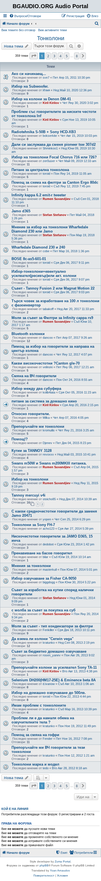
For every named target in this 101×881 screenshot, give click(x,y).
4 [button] (60, 55)
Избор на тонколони (30, 479)
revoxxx (48, 454)
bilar (45, 557)
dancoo (48, 337)
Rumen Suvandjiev (56, 199)
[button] (33, 56)
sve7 (46, 77)
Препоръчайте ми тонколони (38, 426)
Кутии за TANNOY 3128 (32, 451)
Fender (47, 738)
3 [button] (54, 55)
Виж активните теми (52, 30)
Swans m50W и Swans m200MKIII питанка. (49, 463)
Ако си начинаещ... (29, 74)
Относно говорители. (31, 414)
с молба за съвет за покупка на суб (43, 610)
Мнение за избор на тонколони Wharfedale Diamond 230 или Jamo (50, 229)
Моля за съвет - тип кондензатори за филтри (52, 626)
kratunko (49, 642)
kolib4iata (49, 392)
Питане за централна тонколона (40, 170)
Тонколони (50, 38)
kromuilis (49, 430)
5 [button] (67, 55)
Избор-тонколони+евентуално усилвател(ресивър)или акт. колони (44, 273)
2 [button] (48, 55)
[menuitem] (25, 16)
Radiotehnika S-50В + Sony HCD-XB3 (44, 132)
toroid (46, 173)
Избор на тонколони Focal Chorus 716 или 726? (54, 157)
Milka (46, 417)
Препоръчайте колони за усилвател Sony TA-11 (54, 667)
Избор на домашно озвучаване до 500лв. (49, 693)
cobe (46, 251)
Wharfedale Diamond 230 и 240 (38, 247)
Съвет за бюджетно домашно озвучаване (49, 651)
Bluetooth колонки (28, 334)
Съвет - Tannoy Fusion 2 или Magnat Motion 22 (53, 288)
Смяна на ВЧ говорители (34, 376)
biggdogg (49, 582)
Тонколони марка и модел (35, 764)
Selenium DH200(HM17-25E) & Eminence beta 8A (54, 680)
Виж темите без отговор (18, 30)
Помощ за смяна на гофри (35, 735)
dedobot (48, 544)
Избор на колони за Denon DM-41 (41, 99)
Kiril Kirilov (51, 102)
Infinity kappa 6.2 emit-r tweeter (39, 195)
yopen (47, 519)
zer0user (49, 161)
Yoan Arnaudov (60, 870)
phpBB (44, 865)
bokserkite (50, 135)
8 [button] (77, 55)
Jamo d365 (21, 211)
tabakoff (48, 309)
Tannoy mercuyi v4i (28, 495)
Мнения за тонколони (31, 566)
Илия (46, 90)
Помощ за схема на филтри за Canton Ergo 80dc (55, 182)
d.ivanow (49, 684)
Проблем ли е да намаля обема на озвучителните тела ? (43, 720)
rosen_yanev (52, 655)
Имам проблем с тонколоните (39, 705)
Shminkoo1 (50, 148)
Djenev (47, 443)
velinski (48, 367)
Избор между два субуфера (36, 388)
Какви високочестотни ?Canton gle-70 (46, 363)
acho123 (48, 528)
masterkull (50, 569)
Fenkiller (48, 630)
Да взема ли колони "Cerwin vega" (43, 639)
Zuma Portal (62, 861)
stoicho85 (49, 499)
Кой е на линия (14, 809)
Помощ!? (20, 439)
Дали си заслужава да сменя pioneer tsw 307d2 (54, 144)
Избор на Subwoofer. (30, 86)
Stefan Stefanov (54, 215)
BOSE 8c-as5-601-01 (29, 259)
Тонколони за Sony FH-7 (33, 525)
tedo (46, 768)
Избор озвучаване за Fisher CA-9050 (44, 578)
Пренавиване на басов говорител (42, 553)
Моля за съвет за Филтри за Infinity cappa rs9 (52, 318)
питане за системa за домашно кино (44, 401)
